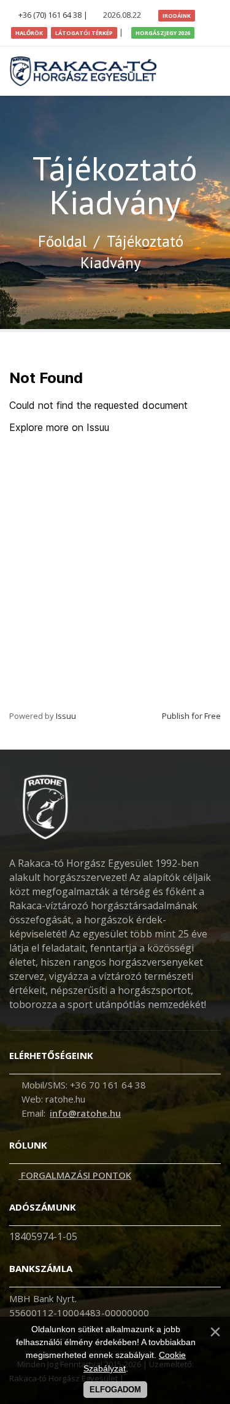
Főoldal (62, 241)
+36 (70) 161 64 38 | (53, 14)
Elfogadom (115, 1389)
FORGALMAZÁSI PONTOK (74, 1175)
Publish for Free (191, 715)
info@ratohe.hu (85, 1113)
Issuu (66, 715)
